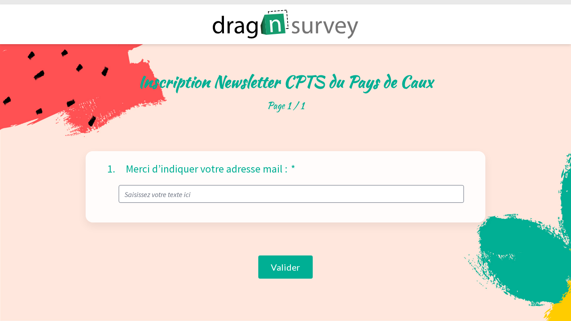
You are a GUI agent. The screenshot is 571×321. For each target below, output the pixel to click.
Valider (285, 267)
